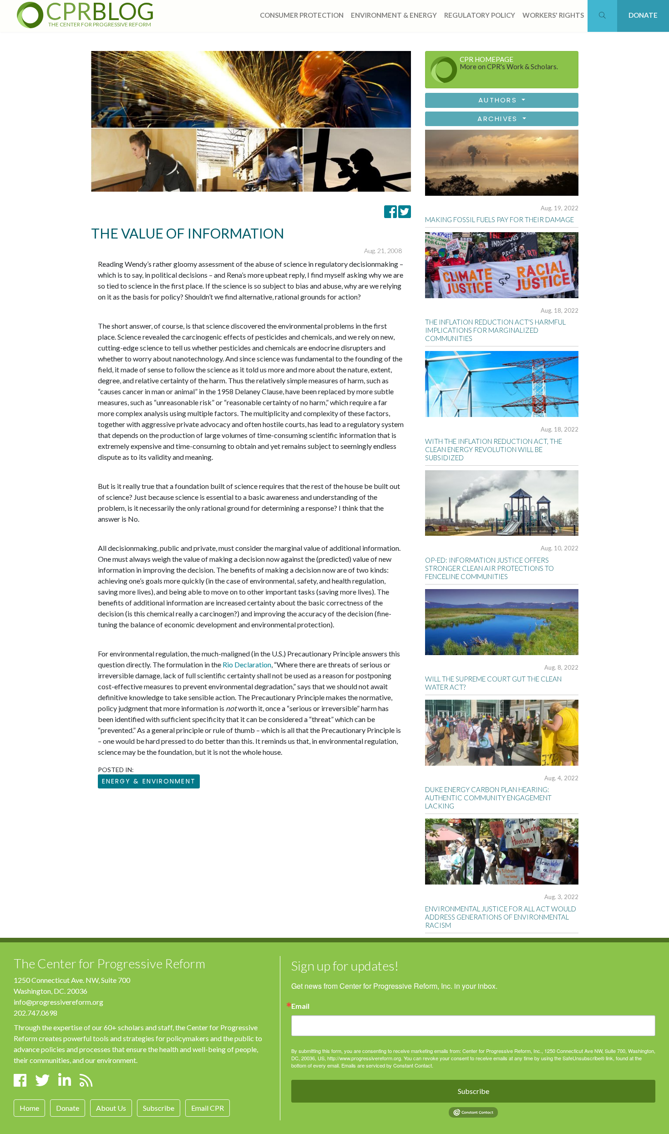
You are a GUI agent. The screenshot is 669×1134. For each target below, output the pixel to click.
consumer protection (302, 15)
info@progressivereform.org (58, 1001)
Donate (67, 1107)
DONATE (643, 15)
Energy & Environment (149, 781)
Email (300, 1006)
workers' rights (553, 15)
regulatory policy (479, 15)
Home (29, 1107)
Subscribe (158, 1107)
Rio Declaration (247, 664)
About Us (111, 1107)
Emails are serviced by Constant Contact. (387, 1065)
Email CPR (207, 1107)
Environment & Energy (394, 15)
